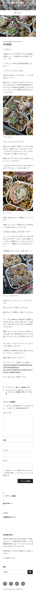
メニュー (19, 13)
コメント (7, 413)
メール (5, 450)
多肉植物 (23, 387)
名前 (4, 440)
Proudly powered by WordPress (13, 589)
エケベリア (8, 390)
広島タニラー (24, 392)
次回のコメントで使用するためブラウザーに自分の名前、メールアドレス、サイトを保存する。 (18, 473)
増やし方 (18, 387)
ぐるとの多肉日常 (13, 3)
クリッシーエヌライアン (18, 390)
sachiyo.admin (17, 41)
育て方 (28, 387)
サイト (5, 460)
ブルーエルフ (11, 392)
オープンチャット (10, 387)
